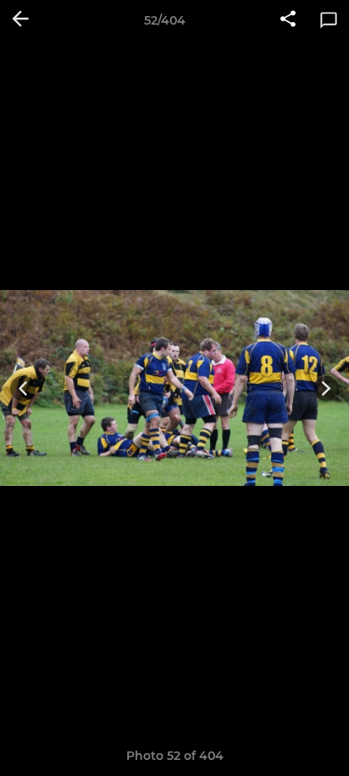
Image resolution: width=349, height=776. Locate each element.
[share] (288, 20)
